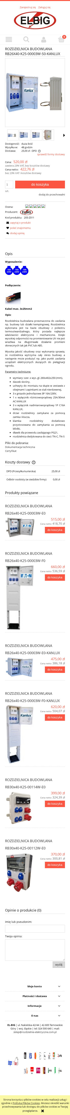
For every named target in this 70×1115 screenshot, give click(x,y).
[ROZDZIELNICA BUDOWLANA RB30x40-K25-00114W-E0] (20, 808)
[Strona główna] (35, 19)
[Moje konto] (43, 39)
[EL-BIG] (26, 212)
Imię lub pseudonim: (18, 922)
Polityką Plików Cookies (26, 1103)
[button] (9, 39)
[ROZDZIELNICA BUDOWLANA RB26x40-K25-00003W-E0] (20, 527)
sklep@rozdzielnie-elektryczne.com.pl (35, 1032)
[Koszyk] (61, 39)
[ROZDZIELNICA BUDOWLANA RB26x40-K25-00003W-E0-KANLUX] (20, 667)
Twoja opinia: (13, 936)
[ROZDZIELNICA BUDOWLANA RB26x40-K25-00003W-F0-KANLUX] (20, 734)
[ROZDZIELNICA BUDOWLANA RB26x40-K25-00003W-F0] (20, 597)
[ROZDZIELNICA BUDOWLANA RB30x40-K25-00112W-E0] (20, 872)
